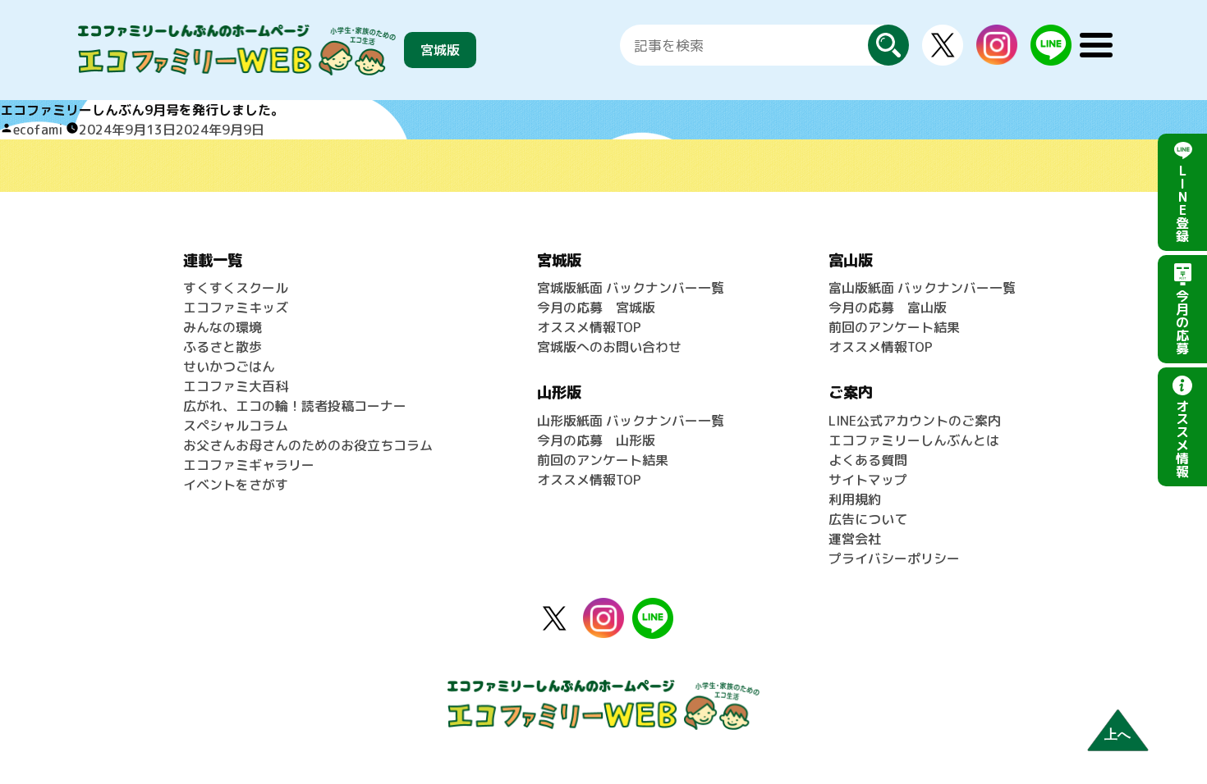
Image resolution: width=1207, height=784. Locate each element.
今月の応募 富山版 (887, 308)
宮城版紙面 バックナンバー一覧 (630, 288)
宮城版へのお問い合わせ (609, 347)
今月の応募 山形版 (596, 440)
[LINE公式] (1051, 34)
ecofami (37, 130)
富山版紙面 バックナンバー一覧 (922, 288)
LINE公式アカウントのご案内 (914, 421)
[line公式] (652, 608)
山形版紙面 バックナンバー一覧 (630, 421)
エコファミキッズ (235, 308)
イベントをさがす (235, 485)
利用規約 (854, 499)
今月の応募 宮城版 (596, 308)
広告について (867, 519)
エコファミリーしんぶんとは (913, 440)
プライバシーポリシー (894, 558)
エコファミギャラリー (248, 465)
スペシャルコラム (235, 426)
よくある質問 (867, 460)
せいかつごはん (229, 367)
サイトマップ (867, 480)
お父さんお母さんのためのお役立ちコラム (308, 445)
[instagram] (996, 34)
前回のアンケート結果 (602, 460)
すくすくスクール (235, 288)
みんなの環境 (222, 327)
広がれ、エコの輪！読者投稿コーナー (294, 406)
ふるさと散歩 (222, 347)
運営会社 (854, 539)
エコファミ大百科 (235, 386)
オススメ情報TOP (589, 327)
